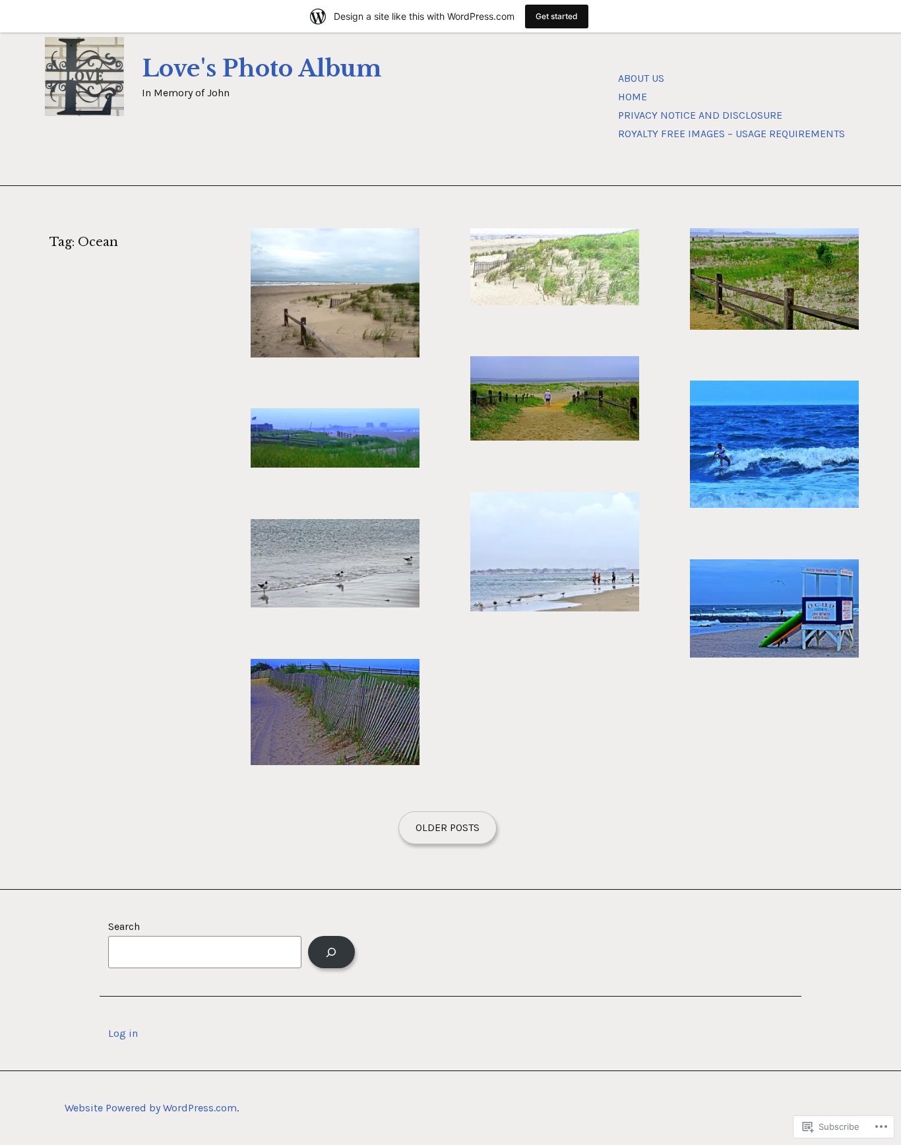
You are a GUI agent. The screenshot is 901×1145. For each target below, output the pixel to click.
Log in (123, 1033)
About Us (641, 78)
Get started (557, 16)
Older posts (448, 827)
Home (632, 96)
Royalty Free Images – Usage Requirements (731, 133)
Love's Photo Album (262, 68)
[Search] (331, 952)
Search (124, 926)
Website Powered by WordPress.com (151, 1107)
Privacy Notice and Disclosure (700, 115)
